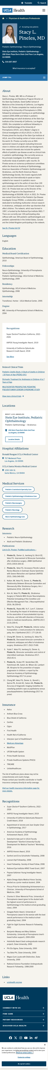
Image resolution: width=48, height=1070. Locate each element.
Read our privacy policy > (24, 1053)
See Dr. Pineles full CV (11, 228)
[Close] (44, 1044)
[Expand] (43, 1008)
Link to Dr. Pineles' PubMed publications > (19, 549)
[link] (10, 1038)
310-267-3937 (11, 61)
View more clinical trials (11, 396)
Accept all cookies (24, 1064)
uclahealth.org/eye (14, 982)
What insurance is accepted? (24, 68)
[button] (26, 2)
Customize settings (24, 1057)
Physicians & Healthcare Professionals (24, 18)
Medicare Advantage (15, 743)
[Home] (3, 18)
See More (10, 356)
